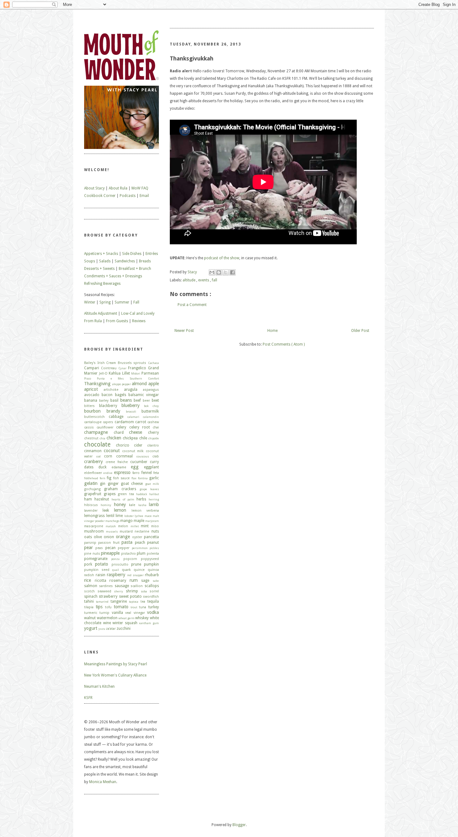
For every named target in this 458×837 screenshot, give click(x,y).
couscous (142, 456)
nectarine (142, 531)
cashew (153, 422)
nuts (155, 531)
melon (123, 526)
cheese (135, 432)
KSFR (88, 698)
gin (102, 483)
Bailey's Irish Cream (100, 363)
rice (87, 580)
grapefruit (92, 494)
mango (126, 521)
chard (119, 432)
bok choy (151, 406)
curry (154, 462)
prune (136, 564)
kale (132, 505)
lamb (154, 504)
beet (155, 400)
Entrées (152, 253)
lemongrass (94, 516)
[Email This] (212, 272)
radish (89, 575)
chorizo (122, 445)
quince (139, 570)
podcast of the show (221, 258)
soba (144, 591)
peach (140, 542)
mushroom (94, 531)
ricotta (100, 580)
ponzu (115, 559)
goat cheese (132, 483)
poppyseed (150, 559)
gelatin (91, 483)
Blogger (239, 825)
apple (153, 383)
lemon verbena (145, 511)
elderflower (93, 473)
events (204, 280)
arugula (130, 389)
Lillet (126, 373)
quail (115, 570)
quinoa (153, 570)
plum (141, 553)
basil (114, 400)
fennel (146, 473)
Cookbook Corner (100, 196)
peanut (153, 542)
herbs (141, 499)
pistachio (128, 554)
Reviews (139, 321)
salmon (90, 586)
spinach (91, 596)
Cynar (122, 368)
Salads (105, 261)
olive (98, 537)
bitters (89, 406)
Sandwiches (125, 261)
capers (108, 422)
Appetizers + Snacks (101, 253)
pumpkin (151, 564)
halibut (154, 494)
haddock (141, 494)
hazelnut (101, 499)
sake (156, 580)
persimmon (140, 548)
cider (138, 445)
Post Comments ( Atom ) (284, 344)
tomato (121, 606)
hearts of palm (123, 499)
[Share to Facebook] (232, 272)
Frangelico (137, 368)
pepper (123, 548)
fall (214, 280)
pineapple (110, 553)
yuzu (101, 628)
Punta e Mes (110, 378)
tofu (108, 607)
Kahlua (115, 373)
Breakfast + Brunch (135, 268)
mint (145, 526)
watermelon (107, 618)
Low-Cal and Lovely (138, 313)
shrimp (132, 591)
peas (99, 548)
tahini (89, 601)
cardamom (124, 422)
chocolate (97, 444)
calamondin (151, 417)
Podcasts (128, 196)
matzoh (111, 526)
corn (108, 456)
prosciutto (120, 564)
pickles (154, 548)
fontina (143, 478)
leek (106, 510)
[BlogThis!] (219, 272)
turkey (153, 607)
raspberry (116, 574)
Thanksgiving (97, 383)
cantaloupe (93, 422)
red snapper (135, 575)
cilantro (153, 445)
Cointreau (109, 368)
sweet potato (130, 596)
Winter (89, 302)
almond (139, 383)
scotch (89, 591)
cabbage (116, 416)
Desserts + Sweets (99, 268)
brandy (113, 411)
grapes (110, 494)
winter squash (124, 623)
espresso (122, 472)
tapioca (133, 601)
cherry (153, 432)
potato (101, 564)
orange (123, 536)
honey (120, 504)
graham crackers (120, 489)
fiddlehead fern (94, 478)
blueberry (131, 405)
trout (134, 607)
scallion (137, 586)
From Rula (93, 321)
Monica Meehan (102, 782)
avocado (91, 395)
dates (88, 467)
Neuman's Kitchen (99, 686)
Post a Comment (192, 305)
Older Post (360, 330)
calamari (133, 417)
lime (119, 516)
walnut (90, 618)
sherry (118, 591)
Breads (145, 261)
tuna (142, 607)
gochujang (92, 489)
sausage (122, 586)
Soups (89, 261)
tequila (153, 601)
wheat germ (126, 618)
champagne (96, 432)
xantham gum (149, 623)
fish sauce (121, 478)
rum (134, 580)
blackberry (108, 406)
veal (128, 613)
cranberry (93, 461)
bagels (120, 395)
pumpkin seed (96, 570)
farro (136, 473)
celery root (139, 427)
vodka (153, 612)
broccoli (131, 411)
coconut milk (133, 451)
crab (155, 456)
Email (144, 196)
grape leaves (149, 489)
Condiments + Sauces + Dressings (113, 276)
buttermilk (150, 411)
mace (148, 516)
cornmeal (124, 456)
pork (88, 564)
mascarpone (93, 526)
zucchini (124, 628)
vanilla (117, 612)
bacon (107, 395)
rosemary (117, 580)
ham (88, 499)
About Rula (118, 188)
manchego (112, 521)
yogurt (90, 628)
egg (135, 466)
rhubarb (152, 575)
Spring (105, 302)
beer (146, 401)
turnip (104, 613)
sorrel (154, 591)
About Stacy (94, 188)
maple (139, 521)
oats (88, 537)
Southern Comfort (144, 378)
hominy (106, 505)
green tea (126, 494)
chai (156, 427)
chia (102, 438)
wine (107, 623)
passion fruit (108, 543)
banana (90, 400)
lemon (120, 510)
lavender (91, 511)
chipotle (153, 438)
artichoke (111, 390)
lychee (139, 516)
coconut (112, 450)
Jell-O (103, 373)
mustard (126, 531)
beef (137, 400)
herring (154, 499)
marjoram (152, 521)
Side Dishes (131, 253)
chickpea (130, 438)
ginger (113, 483)
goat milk (152, 483)
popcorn (130, 559)
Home (272, 330)
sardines (106, 586)
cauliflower (105, 427)
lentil (110, 516)
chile (143, 438)
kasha (142, 505)
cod (98, 456)
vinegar (139, 613)
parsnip (90, 543)
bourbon (92, 411)
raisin (100, 575)
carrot (140, 422)
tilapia (88, 607)
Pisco (87, 378)
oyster (137, 537)
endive (107, 473)
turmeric (90, 613)
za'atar (111, 629)
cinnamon (93, 451)
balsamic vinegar (143, 395)
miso (155, 526)
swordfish (151, 597)
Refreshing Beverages (102, 283)
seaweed (104, 591)
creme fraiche (117, 462)
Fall (136, 302)
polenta (153, 554)
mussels (112, 531)
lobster (129, 516)
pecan (110, 548)
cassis (89, 427)
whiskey (142, 618)
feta (156, 473)
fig (109, 478)
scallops (152, 586)
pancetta (151, 537)
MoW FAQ (139, 188)
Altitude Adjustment (100, 313)
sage (145, 580)
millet (135, 526)
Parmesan (150, 373)
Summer (122, 302)
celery (121, 427)
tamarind (102, 601)
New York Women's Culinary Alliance (115, 675)
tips (99, 606)
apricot (91, 389)
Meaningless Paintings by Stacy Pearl (115, 664)
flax (133, 478)
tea (143, 602)
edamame (119, 467)
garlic (154, 478)
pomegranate (95, 559)
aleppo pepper (121, 384)
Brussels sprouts (132, 363)
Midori (135, 373)
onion (109, 537)
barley (103, 401)
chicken (114, 437)
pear (88, 547)
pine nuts (92, 554)
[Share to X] (225, 272)
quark (126, 570)
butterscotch (94, 417)
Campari (91, 368)
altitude (189, 280)
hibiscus (91, 505)
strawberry (108, 596)
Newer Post (184, 330)
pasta (127, 542)
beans (126, 400)
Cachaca (153, 363)
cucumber (138, 462)
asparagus (151, 390)
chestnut (91, 438)
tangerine (119, 601)
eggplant (151, 467)
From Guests (117, 321)
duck (102, 467)
